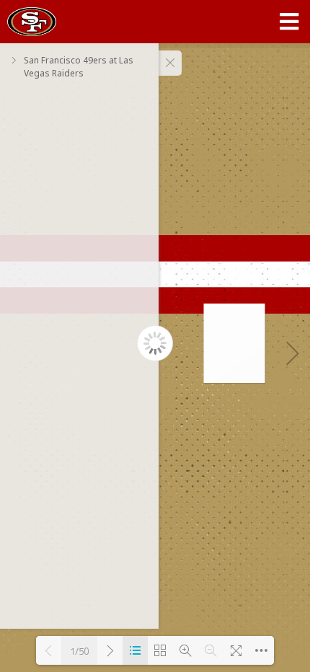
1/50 (79, 651)
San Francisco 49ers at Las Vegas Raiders (78, 66)
